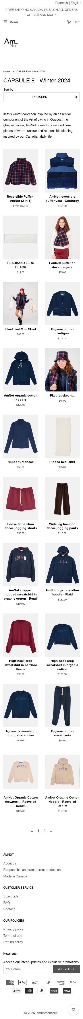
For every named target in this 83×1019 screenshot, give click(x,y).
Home (6, 71)
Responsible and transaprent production (32, 870)
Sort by (8, 89)
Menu (13, 22)
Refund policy (13, 942)
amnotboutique (47, 1013)
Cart (76, 22)
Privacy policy (13, 929)
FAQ (6, 902)
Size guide (10, 896)
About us (9, 863)
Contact (9, 909)
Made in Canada (15, 876)
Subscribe (66, 969)
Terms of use (12, 935)
